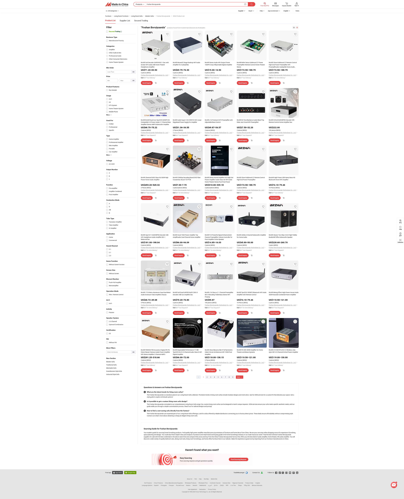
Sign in (296, 6)
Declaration (202, 489)
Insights (257, 483)
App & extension (273, 11)
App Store (117, 473)
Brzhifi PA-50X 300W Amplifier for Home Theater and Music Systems (250, 351)
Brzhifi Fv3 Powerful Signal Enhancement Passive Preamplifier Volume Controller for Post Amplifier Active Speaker (218, 237)
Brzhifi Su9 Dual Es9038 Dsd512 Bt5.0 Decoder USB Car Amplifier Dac (185, 293)
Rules (297, 11)
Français (171, 485)
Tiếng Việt (247, 485)
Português (164, 485)
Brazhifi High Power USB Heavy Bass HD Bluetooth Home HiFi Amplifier (282, 178)
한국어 (216, 485)
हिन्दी (227, 485)
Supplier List (125, 20)
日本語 (222, 485)
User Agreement (192, 489)
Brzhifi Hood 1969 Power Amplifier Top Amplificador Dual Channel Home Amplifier (186, 236)
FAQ (195, 479)
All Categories (112, 11)
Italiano (188, 485)
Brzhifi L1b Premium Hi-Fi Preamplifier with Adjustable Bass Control (219, 121)
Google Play (130, 473)
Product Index (249, 483)
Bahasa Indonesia (257, 485)
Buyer (250, 11)
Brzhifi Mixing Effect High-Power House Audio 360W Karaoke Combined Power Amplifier (283, 293)
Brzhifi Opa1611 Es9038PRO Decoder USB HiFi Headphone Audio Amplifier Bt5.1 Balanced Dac (154, 237)
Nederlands (202, 485)
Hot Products (148, 483)
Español (156, 485)
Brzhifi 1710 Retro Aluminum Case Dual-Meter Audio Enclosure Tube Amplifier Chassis (156, 293)
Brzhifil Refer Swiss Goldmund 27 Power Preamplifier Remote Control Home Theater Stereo (251, 64)
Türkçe (240, 485)
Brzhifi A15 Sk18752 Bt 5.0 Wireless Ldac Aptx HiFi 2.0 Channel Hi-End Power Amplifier (283, 351)
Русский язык (180, 485)
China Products (158, 483)
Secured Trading (141, 20)
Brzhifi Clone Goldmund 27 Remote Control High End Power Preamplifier (251, 178)
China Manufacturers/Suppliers (174, 483)
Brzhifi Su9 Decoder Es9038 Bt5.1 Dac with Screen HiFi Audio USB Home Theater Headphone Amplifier (155, 64)
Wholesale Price (203, 483)
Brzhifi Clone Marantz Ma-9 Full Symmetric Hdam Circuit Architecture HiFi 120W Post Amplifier (219, 352)
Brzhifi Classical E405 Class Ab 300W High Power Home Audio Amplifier (154, 178)
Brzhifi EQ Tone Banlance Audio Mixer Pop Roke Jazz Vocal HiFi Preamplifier (250, 121)
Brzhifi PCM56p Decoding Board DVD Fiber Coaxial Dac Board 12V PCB (187, 178)
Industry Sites (226, 483)
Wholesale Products (190, 483)
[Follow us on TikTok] (280, 473)
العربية (210, 485)
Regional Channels (238, 483)
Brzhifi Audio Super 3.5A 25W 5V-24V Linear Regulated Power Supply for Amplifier (187, 121)
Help (261, 11)
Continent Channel (215, 483)
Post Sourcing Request (238, 459)
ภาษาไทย (233, 485)
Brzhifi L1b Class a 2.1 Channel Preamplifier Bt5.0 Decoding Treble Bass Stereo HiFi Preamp (219, 294)
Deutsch (195, 485)
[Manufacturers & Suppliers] (116, 4)
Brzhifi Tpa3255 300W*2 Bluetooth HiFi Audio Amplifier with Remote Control (251, 293)
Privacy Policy (212, 489)
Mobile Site (214, 479)
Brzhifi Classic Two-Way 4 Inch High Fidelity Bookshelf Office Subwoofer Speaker (283, 236)
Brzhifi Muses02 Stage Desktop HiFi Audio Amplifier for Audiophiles (186, 63)
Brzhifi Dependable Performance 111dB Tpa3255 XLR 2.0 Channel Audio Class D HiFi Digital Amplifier (187, 352)
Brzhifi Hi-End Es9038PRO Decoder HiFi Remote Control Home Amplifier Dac (281, 121)
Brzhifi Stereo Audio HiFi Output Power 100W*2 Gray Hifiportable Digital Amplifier (218, 63)
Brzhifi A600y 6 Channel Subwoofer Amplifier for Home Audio (251, 236)
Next (238, 377)
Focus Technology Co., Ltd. (203, 492)
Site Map (206, 479)
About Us (189, 479)
